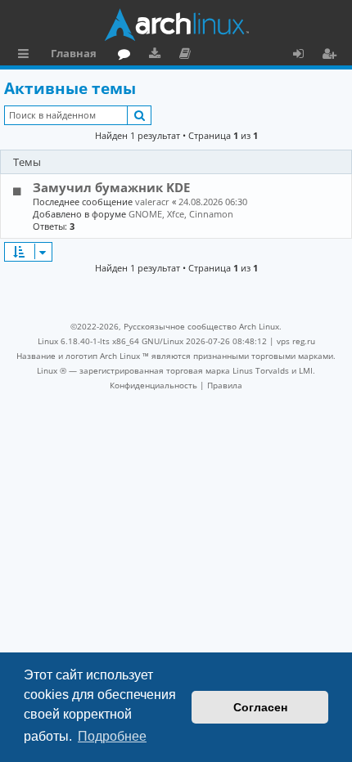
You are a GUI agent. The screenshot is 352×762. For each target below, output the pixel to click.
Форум (127, 55)
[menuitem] (153, 385)
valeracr (152, 201)
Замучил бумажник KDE (111, 187)
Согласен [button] (260, 707)
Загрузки (157, 55)
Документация (187, 55)
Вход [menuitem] (304, 55)
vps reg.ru (296, 341)
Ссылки (26, 55)
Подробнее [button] (112, 736)
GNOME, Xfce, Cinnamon (181, 214)
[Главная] (176, 24)
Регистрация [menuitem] (332, 55)
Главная (74, 53)
